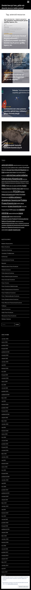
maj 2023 (4, 401)
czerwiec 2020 (5, 480)
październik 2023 (5, 394)
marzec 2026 (5, 342)
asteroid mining (7, 165)
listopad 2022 (5, 411)
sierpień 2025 (5, 358)
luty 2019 (4, 516)
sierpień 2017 (5, 558)
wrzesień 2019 (5, 496)
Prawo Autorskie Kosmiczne (8, 279)
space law (16, 210)
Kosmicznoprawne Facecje (8, 260)
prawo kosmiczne (14, 206)
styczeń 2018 (5, 549)
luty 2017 (4, 575)
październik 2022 (5, 414)
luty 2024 (4, 384)
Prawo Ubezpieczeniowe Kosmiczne (10, 299)
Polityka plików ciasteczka (13, 583)
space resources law (15, 216)
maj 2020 (4, 483)
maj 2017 (4, 568)
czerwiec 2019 (5, 506)
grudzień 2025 (5, 345)
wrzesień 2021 (5, 450)
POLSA (16, 191)
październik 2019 (5, 493)
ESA (3, 172)
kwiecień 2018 (5, 542)
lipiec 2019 (4, 503)
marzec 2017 (5, 572)
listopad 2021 (5, 447)
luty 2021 (4, 470)
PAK (4, 185)
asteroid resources (17, 165)
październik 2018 (5, 529)
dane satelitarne (11, 167)
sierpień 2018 (5, 532)
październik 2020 (5, 476)
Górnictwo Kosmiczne (12, 178)
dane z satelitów (19, 167)
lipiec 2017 (4, 562)
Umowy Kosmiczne (6, 309)
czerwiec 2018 (5, 539)
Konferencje (4, 256)
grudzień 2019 (5, 489)
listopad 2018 (5, 526)
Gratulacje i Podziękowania (8, 253)
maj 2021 (4, 460)
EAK (27, 170)
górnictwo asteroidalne (17, 175)
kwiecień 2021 (5, 463)
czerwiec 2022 (5, 424)
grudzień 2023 (5, 391)
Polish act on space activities (14, 186)
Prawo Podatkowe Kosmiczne (9, 292)
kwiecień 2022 (5, 430)
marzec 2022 (5, 434)
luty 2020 (4, 486)
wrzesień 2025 (5, 355)
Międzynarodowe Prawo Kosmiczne (10, 266)
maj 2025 (4, 365)
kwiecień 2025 (5, 368)
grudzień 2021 (5, 443)
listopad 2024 (5, 374)
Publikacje (4, 306)
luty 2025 (4, 371)
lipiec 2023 (4, 397)
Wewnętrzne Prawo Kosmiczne (9, 315)
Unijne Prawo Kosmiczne (7, 312)
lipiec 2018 (4, 535)
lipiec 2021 (4, 453)
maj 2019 (4, 509)
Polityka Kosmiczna (6, 269)
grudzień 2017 (5, 552)
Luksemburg (18, 183)
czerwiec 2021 (5, 457)
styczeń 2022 (5, 440)
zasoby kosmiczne (14, 229)
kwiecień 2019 (5, 512)
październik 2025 (5, 352)
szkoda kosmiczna (19, 221)
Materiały (4, 263)
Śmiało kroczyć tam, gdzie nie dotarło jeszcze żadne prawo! (13, 6)
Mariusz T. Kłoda (25, 183)
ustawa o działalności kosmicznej (21, 223)
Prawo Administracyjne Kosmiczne (10, 276)
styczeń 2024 (5, 388)
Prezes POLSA (5, 209)
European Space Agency (11, 172)
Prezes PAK (24, 206)
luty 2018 (4, 545)
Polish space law (17, 188)
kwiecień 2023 (5, 404)
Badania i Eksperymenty (7, 243)
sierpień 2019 (5, 499)
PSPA (11, 210)
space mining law (13, 213)
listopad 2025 (5, 348)
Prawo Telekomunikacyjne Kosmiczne (10, 296)
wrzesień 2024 (5, 378)
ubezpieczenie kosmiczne (8, 223)
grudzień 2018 (5, 522)
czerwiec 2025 (5, 361)
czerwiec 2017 (5, 565)
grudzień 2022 (5, 407)
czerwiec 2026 (5, 338)
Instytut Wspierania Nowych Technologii (16, 181)
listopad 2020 (5, 473)
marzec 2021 (5, 466)
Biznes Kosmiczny (6, 246)
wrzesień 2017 (5, 555)
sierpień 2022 (5, 417)
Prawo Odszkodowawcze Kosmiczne (10, 289)
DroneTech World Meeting (16, 170)
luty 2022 (4, 437)
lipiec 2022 (4, 421)
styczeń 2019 (5, 519)
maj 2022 (4, 427)
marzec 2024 (5, 381)
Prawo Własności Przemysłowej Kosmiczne (12, 302)
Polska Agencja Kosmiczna (8, 273)
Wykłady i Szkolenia (6, 319)
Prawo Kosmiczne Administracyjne (10, 286)
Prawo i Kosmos (5, 283)
